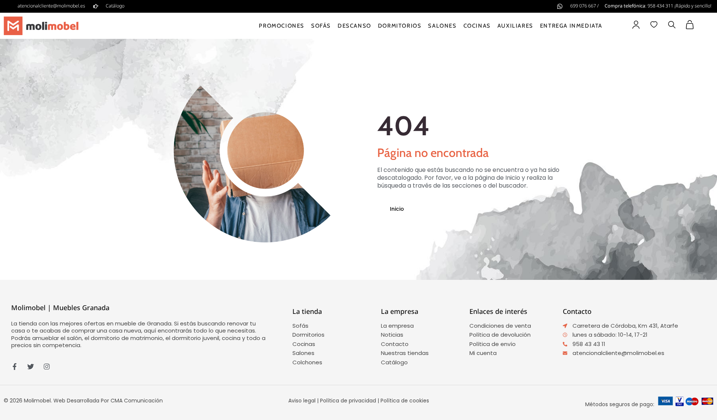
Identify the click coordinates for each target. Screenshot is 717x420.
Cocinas (477, 25)
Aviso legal (302, 400)
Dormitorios (400, 25)
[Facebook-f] (14, 366)
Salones (442, 25)
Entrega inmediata (571, 25)
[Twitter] (30, 366)
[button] (671, 25)
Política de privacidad (348, 400)
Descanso (354, 25)
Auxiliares (515, 25)
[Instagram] (46, 366)
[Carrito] (689, 24)
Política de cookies (405, 400)
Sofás (321, 25)
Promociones (281, 25)
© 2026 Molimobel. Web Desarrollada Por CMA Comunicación (83, 400)
